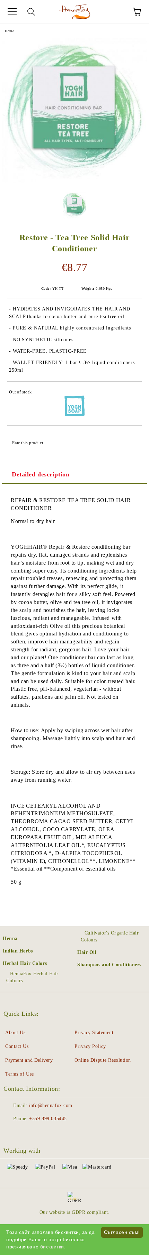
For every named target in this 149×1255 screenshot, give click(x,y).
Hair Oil (86, 952)
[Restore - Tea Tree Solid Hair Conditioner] (74, 181)
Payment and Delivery (29, 1060)
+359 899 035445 (48, 1118)
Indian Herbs (18, 951)
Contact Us (17, 1046)
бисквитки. (53, 1246)
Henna (10, 938)
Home (9, 31)
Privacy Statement (94, 1032)
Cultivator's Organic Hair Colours (110, 936)
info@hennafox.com (50, 1105)
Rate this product (27, 442)
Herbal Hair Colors (25, 963)
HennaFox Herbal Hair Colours (32, 977)
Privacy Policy (90, 1046)
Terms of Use (19, 1074)
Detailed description (40, 474)
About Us (15, 1032)
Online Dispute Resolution (102, 1060)
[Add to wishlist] (132, 393)
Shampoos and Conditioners (109, 964)
